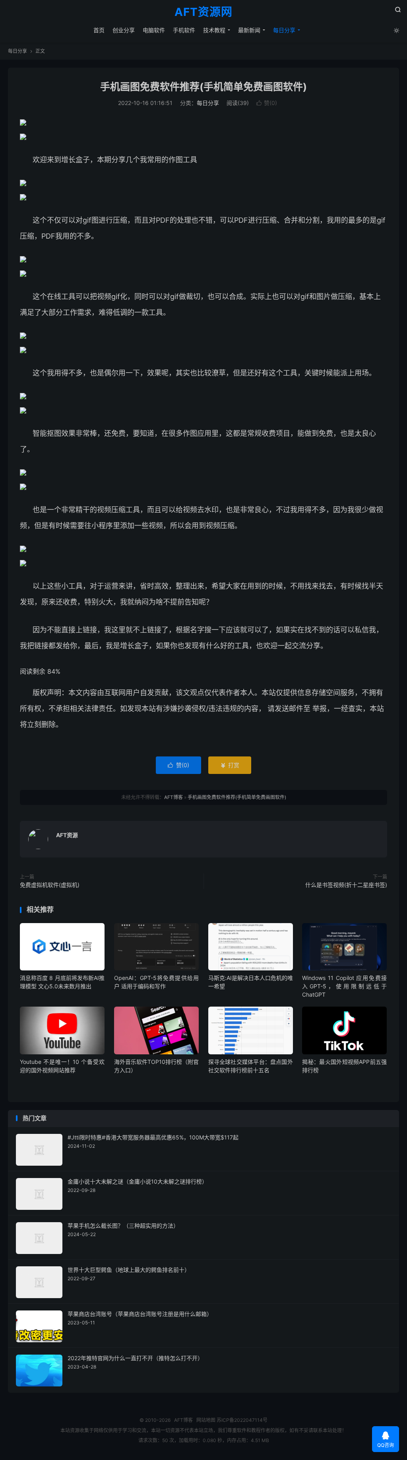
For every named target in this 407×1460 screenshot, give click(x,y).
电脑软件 (154, 30)
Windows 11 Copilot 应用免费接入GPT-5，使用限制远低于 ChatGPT (344, 986)
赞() (266, 102)
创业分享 (123, 30)
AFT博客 (173, 797)
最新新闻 (249, 30)
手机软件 (184, 30)
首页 (99, 30)
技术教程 (214, 30)
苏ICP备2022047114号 (242, 1420)
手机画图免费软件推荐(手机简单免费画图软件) (203, 87)
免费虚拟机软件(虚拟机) (49, 884)
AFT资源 (67, 835)
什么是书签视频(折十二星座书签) (346, 884)
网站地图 (205, 1420)
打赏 (229, 765)
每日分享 (284, 30)
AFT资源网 (203, 12)
